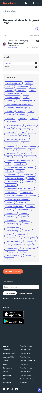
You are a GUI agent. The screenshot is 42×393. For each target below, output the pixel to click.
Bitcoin (9, 111)
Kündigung (11, 185)
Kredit (31, 178)
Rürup (9, 210)
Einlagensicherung (23, 129)
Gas (8, 150)
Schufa (24, 213)
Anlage (9, 90)
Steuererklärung (13, 227)
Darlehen (10, 118)
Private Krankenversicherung (17, 199)
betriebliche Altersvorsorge (17, 107)
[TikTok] (12, 389)
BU (31, 111)
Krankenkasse (28, 174)
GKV (8, 157)
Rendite (9, 203)
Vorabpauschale (29, 248)
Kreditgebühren (12, 181)
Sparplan (24, 220)
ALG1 (8, 86)
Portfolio (19, 195)
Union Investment (13, 241)
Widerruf (29, 255)
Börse (9, 115)
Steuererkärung (12, 231)
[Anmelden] (32, 3)
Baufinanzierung (13, 93)
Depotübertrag (12, 122)
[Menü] (38, 3)
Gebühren (19, 150)
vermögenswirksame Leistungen (19, 245)
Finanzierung (11, 143)
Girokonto (25, 153)
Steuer (26, 224)
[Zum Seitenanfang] (39, 390)
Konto (9, 171)
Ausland (21, 90)
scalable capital (23, 210)
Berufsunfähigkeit (25, 101)
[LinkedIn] (16, 389)
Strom (9, 234)
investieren (20, 164)
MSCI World (11, 192)
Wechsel (23, 252)
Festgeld (10, 139)
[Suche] (26, 3)
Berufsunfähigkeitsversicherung (19, 104)
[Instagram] (8, 389)
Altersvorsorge (22, 86)
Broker (20, 111)
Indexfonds (25, 160)
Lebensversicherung (14, 188)
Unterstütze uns (14, 271)
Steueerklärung (12, 224)
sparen (23, 217)
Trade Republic (29, 238)
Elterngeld (10, 132)
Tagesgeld (21, 234)
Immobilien (11, 160)
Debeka (22, 118)
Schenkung (11, 213)
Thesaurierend (12, 238)
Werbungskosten (13, 255)
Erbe (22, 132)
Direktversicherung (14, 125)
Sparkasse (10, 220)
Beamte (9, 101)
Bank (32, 90)
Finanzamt (23, 139)
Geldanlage (11, 153)
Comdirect (21, 115)
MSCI (30, 188)
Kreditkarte (29, 181)
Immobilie (30, 157)
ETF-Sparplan (12, 136)
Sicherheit (10, 217)
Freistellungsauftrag (28, 146)
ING (8, 164)
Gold (18, 157)
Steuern (27, 231)
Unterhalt (29, 241)
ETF (32, 132)
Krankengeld (11, 174)
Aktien (28, 83)
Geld (31, 150)
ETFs (25, 136)
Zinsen (9, 259)
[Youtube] (4, 389)
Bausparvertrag (12, 97)
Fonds (25, 143)
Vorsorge (10, 252)
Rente (21, 203)
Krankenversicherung (15, 178)
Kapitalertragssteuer (14, 167)
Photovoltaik (26, 192)
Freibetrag (10, 146)
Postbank (32, 195)
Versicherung (12, 248)
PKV (8, 195)
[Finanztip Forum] (11, 3)
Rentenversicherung (14, 206)
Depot (34, 118)
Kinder (30, 167)
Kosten (20, 171)
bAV (26, 97)
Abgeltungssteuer (13, 83)
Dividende (31, 125)
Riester (30, 206)
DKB (8, 129)
